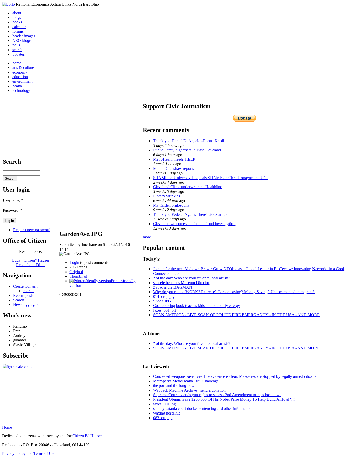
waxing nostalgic (166, 413)
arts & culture (23, 67)
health (17, 86)
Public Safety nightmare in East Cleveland (187, 150)
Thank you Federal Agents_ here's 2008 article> (191, 214)
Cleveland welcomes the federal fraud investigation (194, 223)
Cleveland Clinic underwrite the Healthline (187, 187)
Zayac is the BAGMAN (172, 287)
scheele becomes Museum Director (181, 282)
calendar (19, 27)
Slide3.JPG (162, 301)
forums (18, 31)
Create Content (25, 286)
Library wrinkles (166, 196)
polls (16, 45)
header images (23, 36)
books (17, 22)
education (20, 77)
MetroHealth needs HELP (174, 159)
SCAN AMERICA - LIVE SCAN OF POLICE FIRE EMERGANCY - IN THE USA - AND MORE (236, 315)
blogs (16, 17)
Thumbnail (78, 276)
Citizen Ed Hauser (87, 436)
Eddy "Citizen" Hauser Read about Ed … (30, 262)
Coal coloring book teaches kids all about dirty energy (196, 305)
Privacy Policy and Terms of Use (28, 453)
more (147, 237)
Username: (13, 200)
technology (21, 90)
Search (18, 300)
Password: (12, 210)
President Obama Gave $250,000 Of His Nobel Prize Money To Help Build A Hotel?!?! (224, 399)
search (17, 50)
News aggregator (27, 304)
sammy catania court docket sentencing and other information (202, 408)
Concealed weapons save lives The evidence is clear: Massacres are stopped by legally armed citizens (234, 376)
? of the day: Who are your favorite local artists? (191, 278)
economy (19, 72)
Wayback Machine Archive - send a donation (189, 390)
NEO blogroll (23, 40)
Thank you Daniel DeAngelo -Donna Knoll (188, 141)
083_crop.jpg (164, 418)
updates (18, 54)
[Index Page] (8, 4)
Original (76, 271)
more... (28, 291)
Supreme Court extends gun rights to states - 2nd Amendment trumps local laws (217, 395)
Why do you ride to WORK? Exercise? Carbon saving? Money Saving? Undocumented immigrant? (234, 292)
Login (74, 262)
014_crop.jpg (164, 296)
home (16, 63)
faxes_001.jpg (164, 310)
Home (7, 427)
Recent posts (23, 295)
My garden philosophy (171, 205)
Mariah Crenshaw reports (173, 168)
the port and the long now (173, 385)
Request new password (31, 230)
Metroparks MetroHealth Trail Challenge (186, 381)
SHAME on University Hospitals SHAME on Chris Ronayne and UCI (210, 177)
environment (22, 81)
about (16, 13)
